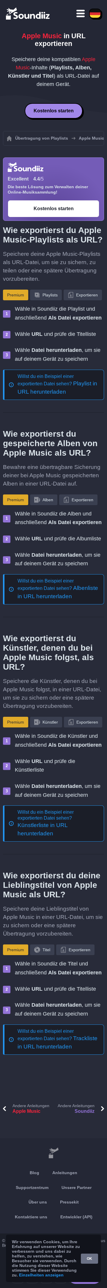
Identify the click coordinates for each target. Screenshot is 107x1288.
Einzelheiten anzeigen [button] (41, 1275)
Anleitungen (64, 1172)
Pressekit (69, 1202)
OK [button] (89, 1259)
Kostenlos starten (54, 110)
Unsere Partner (77, 1187)
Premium (15, 295)
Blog (34, 1172)
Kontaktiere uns (31, 1216)
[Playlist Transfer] (28, 13)
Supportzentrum (32, 1187)
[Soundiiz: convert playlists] (53, 1153)
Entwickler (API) (76, 1216)
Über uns (38, 1202)
